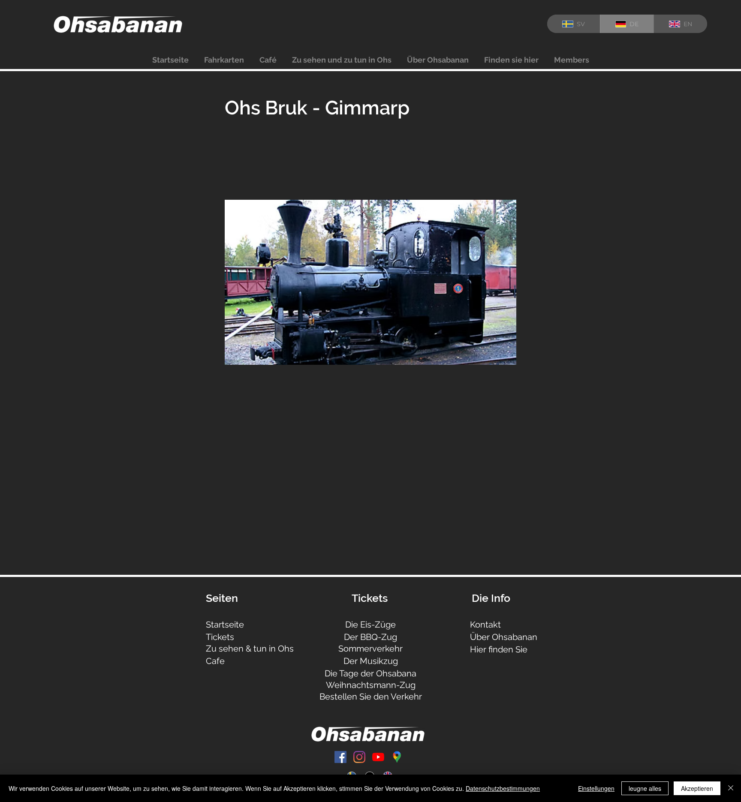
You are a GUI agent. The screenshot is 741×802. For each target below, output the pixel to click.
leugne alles (645, 788)
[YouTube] (378, 757)
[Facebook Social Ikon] (340, 757)
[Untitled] (397, 757)
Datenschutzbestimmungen (503, 788)
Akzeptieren (697, 788)
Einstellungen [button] (596, 788)
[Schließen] (731, 788)
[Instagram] (359, 757)
